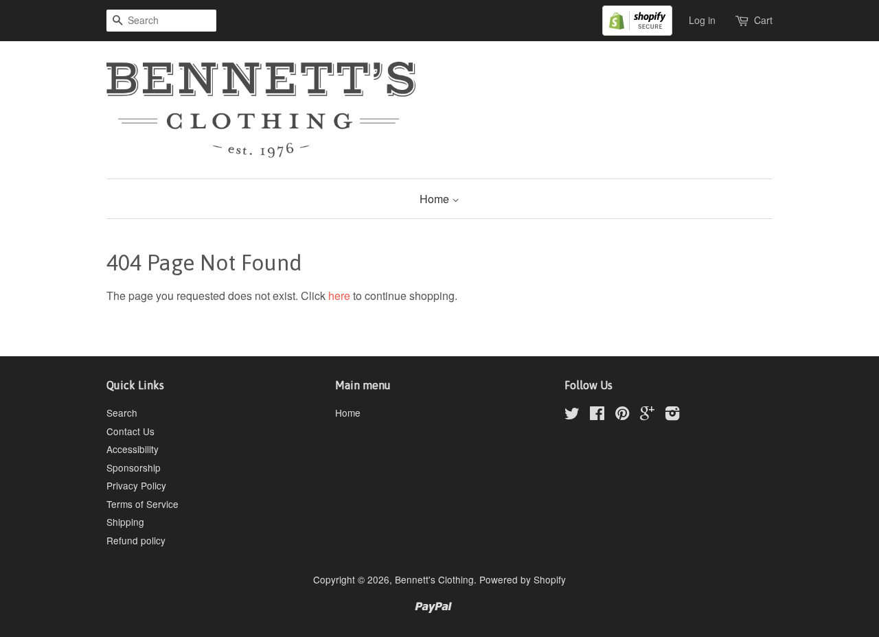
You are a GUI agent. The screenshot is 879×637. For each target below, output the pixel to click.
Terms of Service (142, 504)
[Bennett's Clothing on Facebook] (597, 415)
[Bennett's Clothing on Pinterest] (622, 415)
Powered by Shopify (522, 579)
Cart (763, 20)
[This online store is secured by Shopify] (644, 19)
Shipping (125, 522)
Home (436, 199)
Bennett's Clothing (434, 579)
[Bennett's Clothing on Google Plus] (647, 415)
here (339, 295)
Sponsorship (133, 467)
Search (121, 412)
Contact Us (130, 431)
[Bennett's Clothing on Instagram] (672, 415)
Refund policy (135, 540)
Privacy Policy (136, 485)
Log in (702, 20)
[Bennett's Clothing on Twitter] (572, 415)
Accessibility (132, 449)
